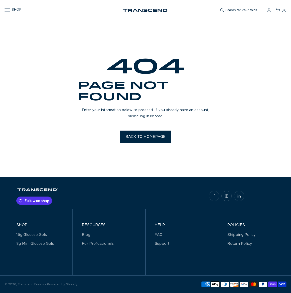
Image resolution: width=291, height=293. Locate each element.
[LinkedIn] (239, 196)
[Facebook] (214, 196)
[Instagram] (226, 196)
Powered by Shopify (62, 284)
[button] (13, 10)
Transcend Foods (31, 284)
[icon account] (269, 10)
